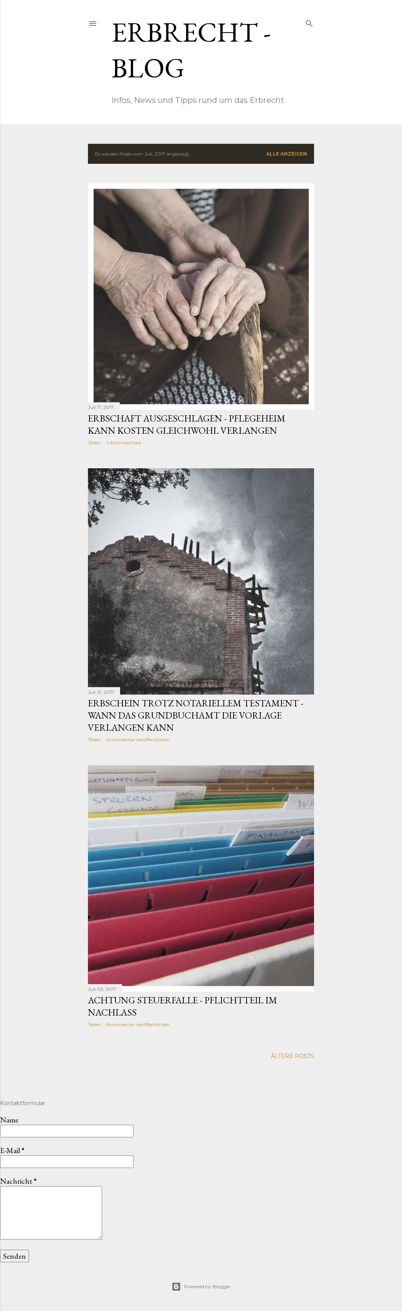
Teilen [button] (94, 443)
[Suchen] (309, 21)
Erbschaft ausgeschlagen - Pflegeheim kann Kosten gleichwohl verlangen (186, 424)
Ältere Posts (292, 1056)
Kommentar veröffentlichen (138, 740)
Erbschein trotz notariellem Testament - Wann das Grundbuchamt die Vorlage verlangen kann (195, 715)
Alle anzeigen (286, 154)
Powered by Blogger (207, 1286)
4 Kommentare (123, 443)
